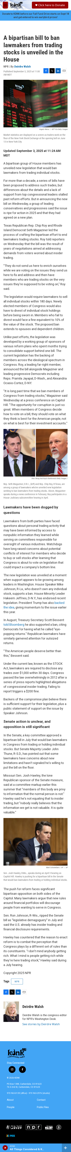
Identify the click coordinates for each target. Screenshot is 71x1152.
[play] (5, 1147)
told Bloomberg (13, 624)
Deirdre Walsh (22, 66)
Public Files (43, 1107)
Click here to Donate (51, 5)
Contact (41, 1100)
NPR (17, 981)
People (10, 1107)
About (10, 1100)
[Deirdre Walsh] (11, 1011)
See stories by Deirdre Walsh (41, 1024)
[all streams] (66, 1147)
